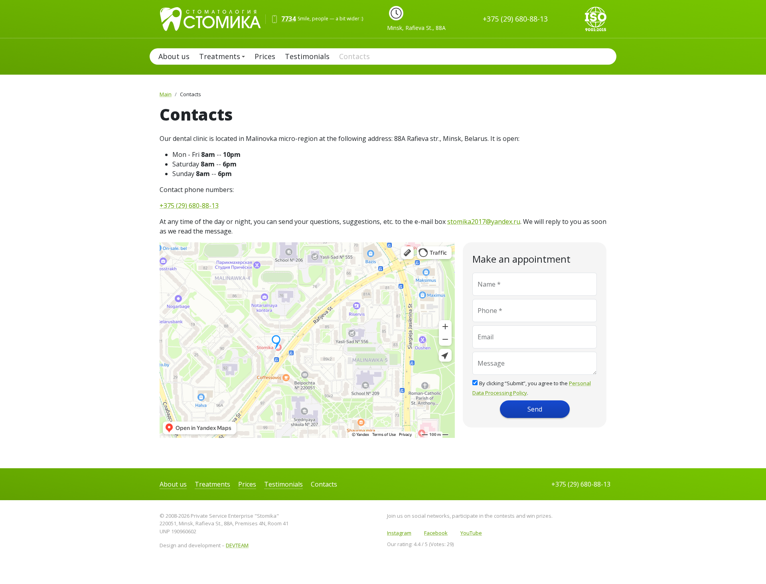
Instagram (399, 532)
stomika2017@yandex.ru (483, 221)
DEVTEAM (237, 545)
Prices (265, 56)
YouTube (471, 532)
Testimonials (307, 56)
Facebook (436, 532)
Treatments (219, 56)
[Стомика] (214, 18)
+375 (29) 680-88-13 (515, 19)
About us (174, 56)
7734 (288, 18)
